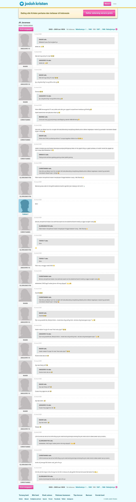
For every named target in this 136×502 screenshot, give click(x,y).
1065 (90, 29)
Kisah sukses (47, 495)
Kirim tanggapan (26, 29)
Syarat (45, 499)
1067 (98, 29)
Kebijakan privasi (35, 499)
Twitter (64, 499)
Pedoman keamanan (62, 495)
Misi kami (35, 495)
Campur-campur (28, 25)
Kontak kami (99, 495)
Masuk (107, 4)
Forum (20, 25)
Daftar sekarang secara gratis (99, 13)
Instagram (70, 499)
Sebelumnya (80, 29)
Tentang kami (24, 495)
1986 (103, 29)
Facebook (57, 499)
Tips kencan (78, 495)
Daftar (114, 4)
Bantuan (89, 495)
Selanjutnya (110, 29)
